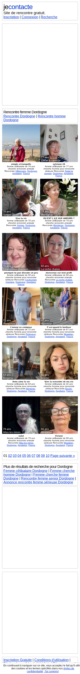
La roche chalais (64, 280)
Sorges (20, 225)
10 (47, 456)
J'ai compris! (51, 671)
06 (29, 456)
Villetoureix (20, 171)
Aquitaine (17, 173)
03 (15, 456)
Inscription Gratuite (17, 660)
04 (19, 456)
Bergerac (30, 388)
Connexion (30, 17)
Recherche (49, 17)
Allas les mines (26, 443)
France (26, 173)
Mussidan (68, 334)
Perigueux (31, 334)
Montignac (58, 225)
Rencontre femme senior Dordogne (47, 478)
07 (33, 456)
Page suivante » (62, 456)
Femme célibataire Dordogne (25, 471)
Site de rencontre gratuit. (24, 13)
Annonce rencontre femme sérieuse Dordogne (38, 482)
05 (24, 456)
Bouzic (68, 388)
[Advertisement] (40, 64)
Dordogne (32, 171)
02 (10, 456)
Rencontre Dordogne (19, 116)
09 (43, 456)
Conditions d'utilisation (51, 660)
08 (38, 456)
